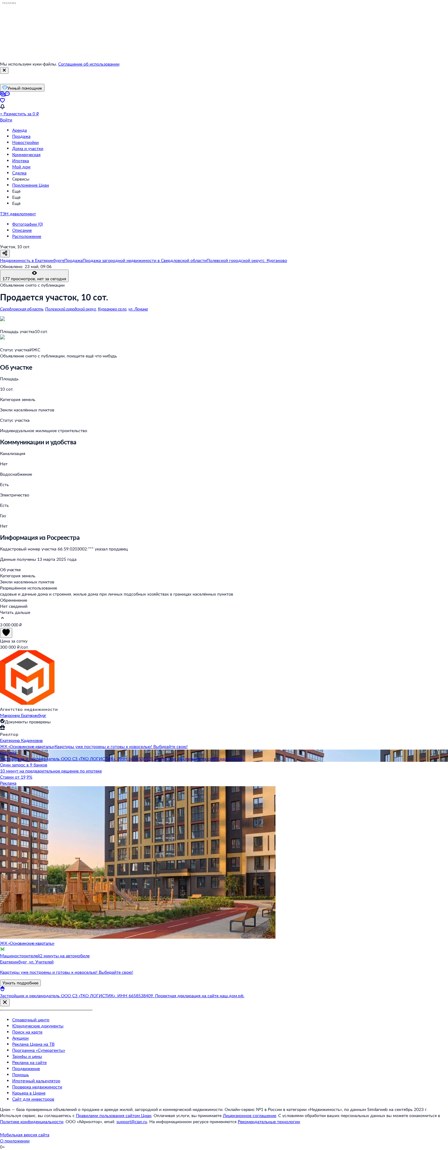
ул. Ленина (138, 309)
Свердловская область (21, 309)
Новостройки (25, 142)
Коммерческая (26, 154)
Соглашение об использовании (88, 64)
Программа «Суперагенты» (38, 1050)
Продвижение (26, 1068)
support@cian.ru (131, 1121)
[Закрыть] (4, 70)
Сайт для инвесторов (33, 1099)
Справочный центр (30, 1020)
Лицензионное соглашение (249, 1115)
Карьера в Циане (28, 1093)
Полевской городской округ (70, 309)
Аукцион (20, 1038)
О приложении (15, 1141)
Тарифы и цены (27, 1056)
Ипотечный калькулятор (36, 1081)
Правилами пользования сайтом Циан (113, 1115)
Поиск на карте (27, 1032)
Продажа (21, 136)
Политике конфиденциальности (31, 1121)
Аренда (19, 130)
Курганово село (112, 309)
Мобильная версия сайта (24, 1134)
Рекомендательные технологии (269, 1121)
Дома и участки (27, 148)
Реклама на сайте (29, 1062)
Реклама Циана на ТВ (33, 1044)
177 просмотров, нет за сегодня (34, 278)
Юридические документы (37, 1026)
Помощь (20, 1074)
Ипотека (20, 160)
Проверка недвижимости (37, 1087)
